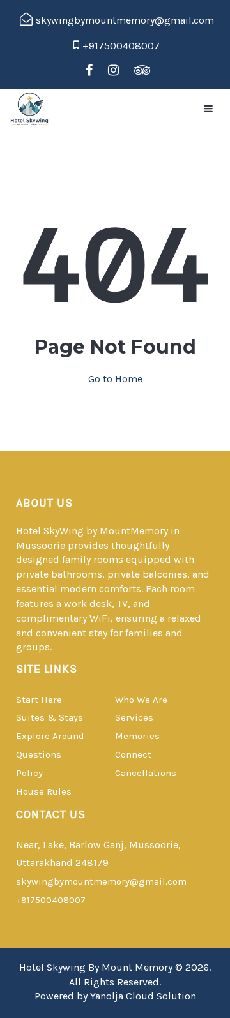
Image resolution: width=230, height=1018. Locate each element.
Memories (137, 736)
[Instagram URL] (113, 70)
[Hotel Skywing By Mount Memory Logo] (35, 109)
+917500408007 (51, 900)
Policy (29, 773)
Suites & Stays (49, 717)
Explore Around (50, 736)
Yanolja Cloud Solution (143, 996)
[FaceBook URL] (89, 70)
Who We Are (141, 699)
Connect (133, 754)
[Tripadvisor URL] (142, 70)
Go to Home (115, 379)
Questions (38, 754)
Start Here (39, 699)
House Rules (44, 791)
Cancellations (145, 773)
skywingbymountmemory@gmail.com (101, 881)
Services (134, 717)
